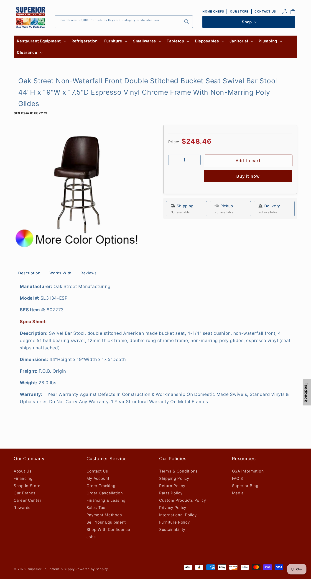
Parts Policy (171, 493)
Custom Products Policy (182, 500)
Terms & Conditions (178, 471)
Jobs (91, 537)
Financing (23, 478)
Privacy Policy (172, 507)
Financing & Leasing (106, 500)
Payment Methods (104, 515)
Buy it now (248, 176)
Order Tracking (101, 485)
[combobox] (124, 22)
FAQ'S (237, 478)
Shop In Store (27, 485)
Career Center (27, 500)
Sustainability (172, 529)
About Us (23, 471)
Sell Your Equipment (106, 522)
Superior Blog (245, 485)
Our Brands (25, 493)
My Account (98, 478)
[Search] (187, 22)
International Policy (177, 515)
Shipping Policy (174, 478)
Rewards (22, 507)
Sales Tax (96, 507)
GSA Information (248, 471)
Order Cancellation (105, 493)
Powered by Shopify (92, 569)
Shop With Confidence (108, 529)
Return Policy (172, 485)
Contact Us (97, 471)
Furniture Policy (174, 522)
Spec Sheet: (33, 321)
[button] (41, 41)
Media (238, 493)
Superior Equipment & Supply (51, 569)
